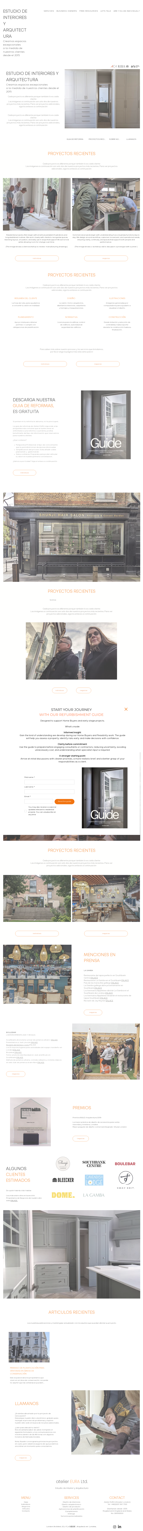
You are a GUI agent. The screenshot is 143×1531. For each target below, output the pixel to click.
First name (29, 777)
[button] (126, 709)
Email (27, 797)
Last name (29, 787)
